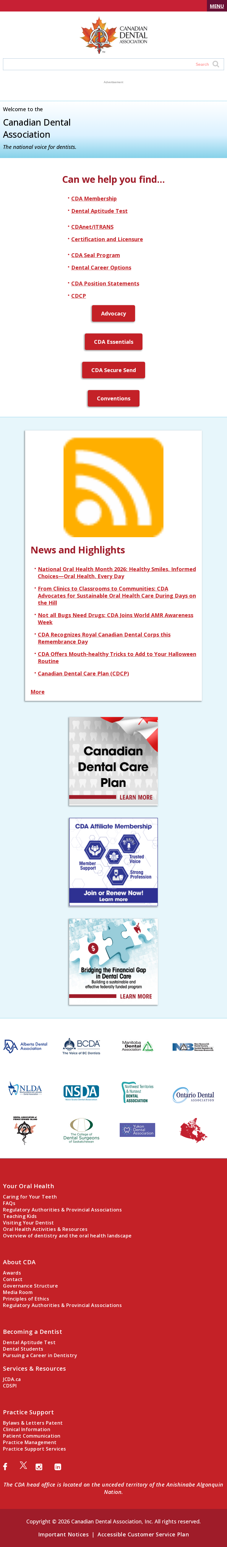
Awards (12, 1273)
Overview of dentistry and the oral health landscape (67, 1235)
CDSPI (10, 1385)
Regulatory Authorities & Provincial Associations (62, 1209)
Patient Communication (32, 1436)
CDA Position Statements (105, 283)
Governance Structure (30, 1286)
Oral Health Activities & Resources (45, 1229)
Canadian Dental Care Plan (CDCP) (83, 673)
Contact (13, 1279)
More (37, 691)
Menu (217, 6)
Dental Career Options (101, 267)
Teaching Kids (20, 1216)
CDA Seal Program (95, 255)
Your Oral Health (28, 1186)
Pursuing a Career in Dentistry (40, 1355)
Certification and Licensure (107, 239)
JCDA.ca (12, 1379)
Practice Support (28, 1412)
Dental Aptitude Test (99, 210)
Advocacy (113, 313)
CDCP (78, 295)
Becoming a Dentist (32, 1332)
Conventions (113, 398)
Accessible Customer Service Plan (143, 1534)
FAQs (9, 1203)
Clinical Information (26, 1429)
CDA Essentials (113, 341)
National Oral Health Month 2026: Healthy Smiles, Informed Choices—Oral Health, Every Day (117, 572)
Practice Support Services (34, 1449)
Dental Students (23, 1349)
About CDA (19, 1262)
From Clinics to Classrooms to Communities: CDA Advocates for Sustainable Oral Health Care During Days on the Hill (117, 595)
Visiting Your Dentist (28, 1222)
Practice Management (30, 1442)
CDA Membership (94, 198)
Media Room (18, 1292)
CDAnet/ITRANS (92, 226)
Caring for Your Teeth (30, 1196)
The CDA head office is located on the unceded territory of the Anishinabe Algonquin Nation (113, 1488)
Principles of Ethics (26, 1299)
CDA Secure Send (113, 370)
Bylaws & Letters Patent (33, 1423)
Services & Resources (34, 1368)
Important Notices (63, 1534)
